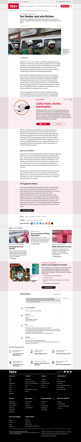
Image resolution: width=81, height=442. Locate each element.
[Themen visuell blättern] (58, 6)
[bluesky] (68, 372)
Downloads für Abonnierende (32, 426)
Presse (43, 387)
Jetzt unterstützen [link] (27, 210)
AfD (26, 387)
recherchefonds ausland (63, 385)
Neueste (55, 294)
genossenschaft (61, 381)
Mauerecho (12, 407)
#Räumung (44, 216)
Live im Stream (44, 405)
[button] (71, 6)
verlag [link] (10, 1)
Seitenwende (64, 434)
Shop (10, 424)
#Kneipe (27, 216)
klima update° (12, 405)
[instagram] (71, 372)
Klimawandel (28, 379)
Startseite (11, 10)
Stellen (43, 385)
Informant (43, 434)
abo (58, 379)
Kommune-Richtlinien (60, 431)
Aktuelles (43, 379)
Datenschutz (50, 434)
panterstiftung (61, 387)
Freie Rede (11, 409)
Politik (10, 379)
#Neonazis (39, 216)
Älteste (59, 294)
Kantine (11, 422)
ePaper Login (28, 424)
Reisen (10, 420)
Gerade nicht (66, 99)
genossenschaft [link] (61, 1)
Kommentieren (29, 220)
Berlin (16, 10)
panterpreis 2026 (62, 389)
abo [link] (57, 1)
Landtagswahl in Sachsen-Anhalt (31, 390)
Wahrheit (11, 393)
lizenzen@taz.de (18, 433)
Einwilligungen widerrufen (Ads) (48, 436)
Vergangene (44, 407)
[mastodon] (65, 372)
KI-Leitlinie (68, 431)
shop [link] (21, 1)
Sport (10, 387)
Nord (10, 391)
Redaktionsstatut (51, 431)
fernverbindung (12, 403)
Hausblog (43, 381)
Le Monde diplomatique (63, 406)
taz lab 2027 (44, 409)
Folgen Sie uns (60, 371)
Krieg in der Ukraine (30, 381)
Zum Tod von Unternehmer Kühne (31, 384)
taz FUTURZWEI (61, 404)
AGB (60, 434)
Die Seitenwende (45, 383)
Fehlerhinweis (36, 220)
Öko (10, 381)
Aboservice (28, 422)
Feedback (27, 420)
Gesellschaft (12, 383)
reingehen (11, 411)
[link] (23, 6)
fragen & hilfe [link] (25, 1)
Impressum (56, 434)
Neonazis (21, 10)
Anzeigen (11, 426)
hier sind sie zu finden (35, 301)
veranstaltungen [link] (16, 1)
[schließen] (70, 99)
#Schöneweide (32, 216)
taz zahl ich (60, 383)
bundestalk (11, 401)
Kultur (10, 385)
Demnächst (44, 401)
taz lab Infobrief (29, 407)
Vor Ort (43, 403)
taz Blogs (60, 402)
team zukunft (28, 401)
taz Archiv (60, 408)
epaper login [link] (68, 1)
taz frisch (27, 403)
